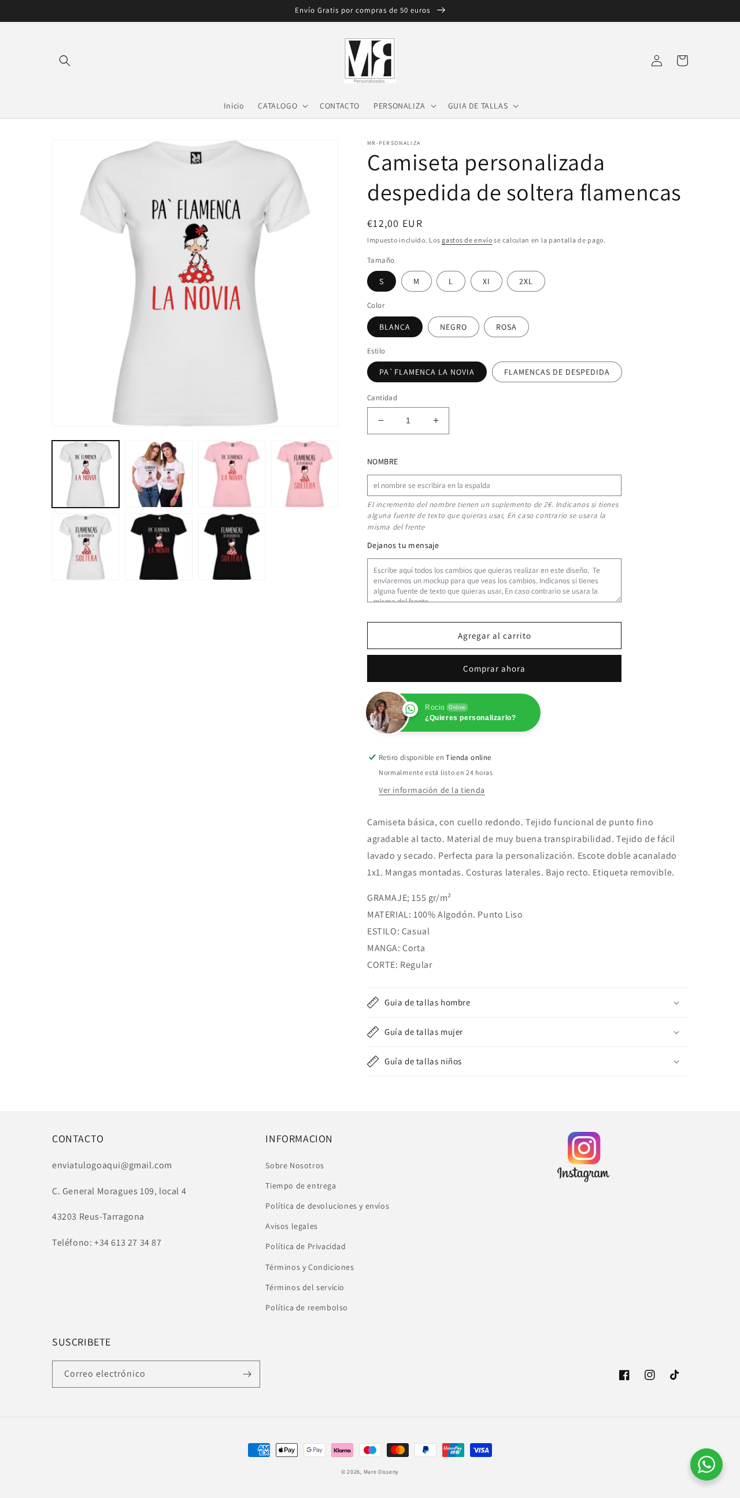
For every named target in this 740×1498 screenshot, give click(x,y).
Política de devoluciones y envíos (327, 1206)
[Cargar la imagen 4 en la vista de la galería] (304, 474)
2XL (526, 281)
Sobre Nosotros (294, 1165)
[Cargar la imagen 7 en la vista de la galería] (231, 546)
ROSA (506, 327)
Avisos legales (291, 1226)
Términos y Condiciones (309, 1267)
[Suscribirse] (247, 1374)
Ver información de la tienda (432, 790)
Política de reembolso (306, 1307)
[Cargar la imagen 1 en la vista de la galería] (85, 474)
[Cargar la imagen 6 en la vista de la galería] (158, 546)
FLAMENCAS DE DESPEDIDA (557, 372)
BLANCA (394, 327)
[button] (64, 60)
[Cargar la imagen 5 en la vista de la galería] (85, 546)
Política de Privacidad (305, 1246)
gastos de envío (467, 240)
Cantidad (382, 398)
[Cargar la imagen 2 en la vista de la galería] (158, 474)
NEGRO (453, 327)
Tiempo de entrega (300, 1185)
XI (486, 281)
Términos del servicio (305, 1287)
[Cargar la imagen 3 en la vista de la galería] (231, 474)
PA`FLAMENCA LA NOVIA (427, 372)
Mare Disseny (381, 1471)
